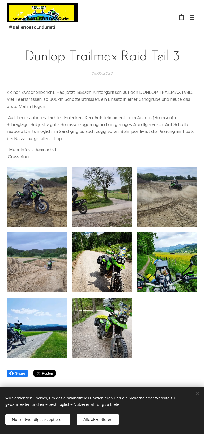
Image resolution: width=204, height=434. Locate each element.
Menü (192, 17)
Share (20, 373)
